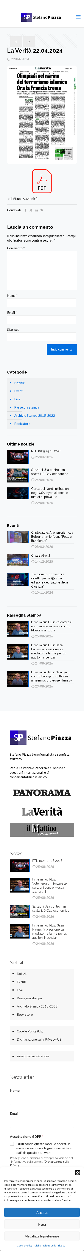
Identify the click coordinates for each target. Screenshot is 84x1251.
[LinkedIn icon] (50, 4)
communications (33, 1056)
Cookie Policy (24, 1245)
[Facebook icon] (34, 4)
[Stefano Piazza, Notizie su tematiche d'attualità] (42, 16)
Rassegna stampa (26, 407)
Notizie (19, 383)
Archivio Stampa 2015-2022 (34, 415)
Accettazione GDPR (27, 1136)
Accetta (42, 1212)
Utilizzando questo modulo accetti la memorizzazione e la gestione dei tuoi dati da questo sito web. (44, 1148)
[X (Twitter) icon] (39, 4)
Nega (42, 1224)
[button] (77, 1172)
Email (12, 312)
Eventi (18, 391)
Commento (16, 248)
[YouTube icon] (45, 4)
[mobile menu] (78, 16)
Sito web (13, 329)
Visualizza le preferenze (42, 1236)
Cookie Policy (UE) (30, 1031)
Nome (12, 295)
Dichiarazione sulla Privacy (49, 1245)
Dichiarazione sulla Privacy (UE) (39, 1039)
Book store (22, 424)
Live (17, 399)
